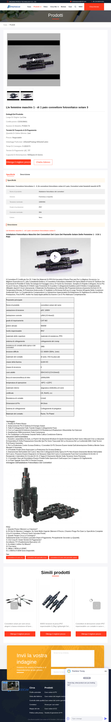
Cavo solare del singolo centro (55, 696)
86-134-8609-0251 (98, 1)
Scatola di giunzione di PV (53, 713)
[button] (14, 605)
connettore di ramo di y (15, 557)
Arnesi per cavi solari (52, 704)
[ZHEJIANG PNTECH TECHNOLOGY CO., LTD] (14, 6)
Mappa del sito (34, 708)
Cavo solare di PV (51, 692)
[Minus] (105, 671)
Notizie (63, 7)
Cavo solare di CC (51, 708)
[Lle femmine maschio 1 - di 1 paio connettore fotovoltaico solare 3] (33, 59)
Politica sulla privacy (36, 713)
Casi (70, 7)
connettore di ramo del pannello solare (64, 557)
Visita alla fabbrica (35, 696)
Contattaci (32, 704)
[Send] (105, 718)
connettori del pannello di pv (37, 557)
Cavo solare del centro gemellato (56, 700)
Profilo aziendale (35, 692)
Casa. (5, 25)
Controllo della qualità (36, 700)
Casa (29, 7)
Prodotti (37, 7)
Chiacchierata (94, 7)
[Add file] (68, 718)
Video (45, 7)
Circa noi (53, 7)
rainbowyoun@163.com (79, 1)
